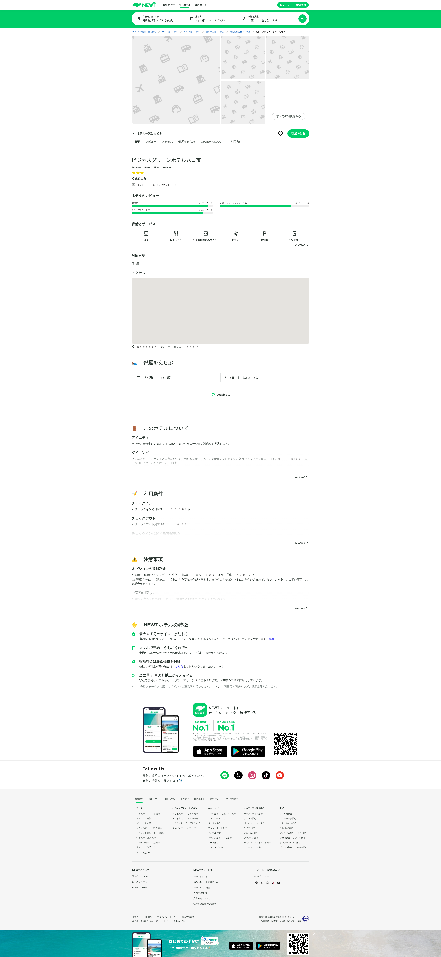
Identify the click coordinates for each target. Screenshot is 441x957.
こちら (179, 666)
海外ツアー (169, 4)
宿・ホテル (185, 4)
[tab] (137, 141)
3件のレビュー (166, 185)
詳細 (271, 639)
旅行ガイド (201, 4)
